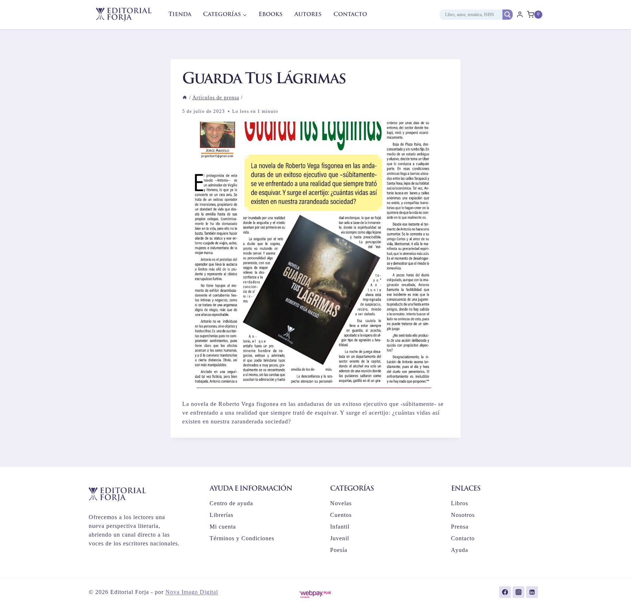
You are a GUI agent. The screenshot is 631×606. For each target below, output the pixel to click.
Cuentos (341, 515)
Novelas (341, 503)
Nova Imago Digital (191, 592)
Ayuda (459, 550)
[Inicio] (184, 97)
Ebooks (271, 15)
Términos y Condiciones (242, 538)
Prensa (460, 526)
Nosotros (463, 515)
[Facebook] (505, 592)
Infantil (339, 526)
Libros (459, 503)
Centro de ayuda (231, 503)
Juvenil (339, 538)
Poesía (338, 550)
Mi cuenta (223, 526)
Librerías (221, 515)
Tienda (179, 15)
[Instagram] (518, 592)
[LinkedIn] (532, 592)
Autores (308, 15)
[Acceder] (519, 15)
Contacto (350, 15)
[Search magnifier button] (507, 14)
